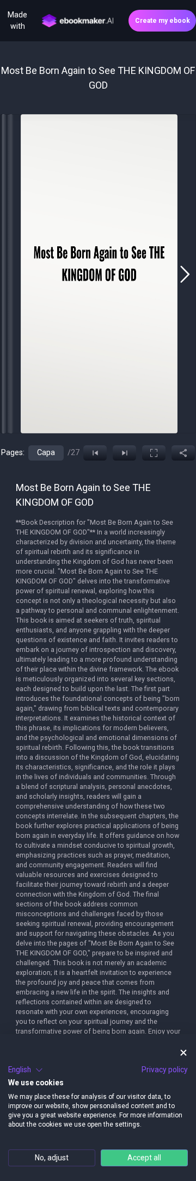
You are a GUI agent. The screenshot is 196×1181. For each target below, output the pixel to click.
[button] (25, 1070)
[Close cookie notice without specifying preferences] (183, 1053)
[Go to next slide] (184, 274)
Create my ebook (162, 20)
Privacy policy (165, 1069)
